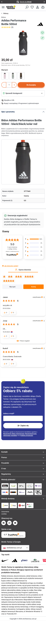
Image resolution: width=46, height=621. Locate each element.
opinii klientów (12, 248)
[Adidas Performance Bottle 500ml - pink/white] (4, 75)
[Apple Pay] (21, 486)
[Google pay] (29, 486)
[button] (3, 266)
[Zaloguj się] (37, 7)
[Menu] (3, 7)
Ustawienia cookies (3, 513)
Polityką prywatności (26, 435)
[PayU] (13, 486)
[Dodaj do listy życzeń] (42, 32)
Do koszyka (31, 85)
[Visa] (5, 492)
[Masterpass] (13, 492)
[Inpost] (5, 505)
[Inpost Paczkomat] (13, 505)
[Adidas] (40, 24)
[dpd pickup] (29, 505)
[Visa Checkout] (21, 492)
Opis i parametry (8, 112)
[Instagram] (9, 523)
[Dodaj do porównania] (42, 38)
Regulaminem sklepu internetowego (14, 434)
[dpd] (21, 505)
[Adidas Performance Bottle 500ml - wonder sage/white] (13, 75)
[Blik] (5, 486)
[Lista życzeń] (32, 7)
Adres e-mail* (8, 413)
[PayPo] (29, 492)
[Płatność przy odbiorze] (38, 492)
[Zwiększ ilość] (14, 85)
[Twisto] (38, 486)
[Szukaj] (27, 7)
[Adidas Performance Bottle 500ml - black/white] (21, 75)
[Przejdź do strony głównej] (10, 7)
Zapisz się (24, 425)
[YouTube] (15, 523)
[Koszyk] (43, 7)
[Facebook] (3, 523)
